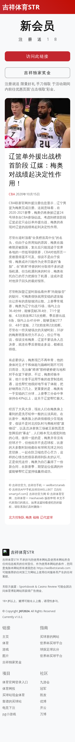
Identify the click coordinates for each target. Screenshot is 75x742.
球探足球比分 (49, 649)
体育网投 (8, 688)
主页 (5, 636)
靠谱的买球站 (12, 701)
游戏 (5, 649)
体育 (5, 643)
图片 (5, 656)
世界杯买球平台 (51, 643)
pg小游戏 (9, 714)
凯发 (43, 695)
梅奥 (29, 517)
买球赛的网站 (49, 636)
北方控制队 (17, 517)
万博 (43, 714)
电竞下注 (8, 707)
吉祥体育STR (21, 7)
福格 (36, 517)
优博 (43, 701)
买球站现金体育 (13, 695)
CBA (12, 194)
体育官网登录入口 (15, 682)
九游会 (45, 682)
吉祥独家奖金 (37, 72)
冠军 (43, 688)
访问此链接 (37, 56)
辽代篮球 (46, 517)
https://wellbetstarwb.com (53, 568)
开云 (43, 707)
